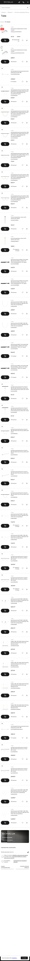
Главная (3, 12)
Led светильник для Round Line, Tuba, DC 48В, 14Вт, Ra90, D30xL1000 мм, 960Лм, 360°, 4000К (20, 494)
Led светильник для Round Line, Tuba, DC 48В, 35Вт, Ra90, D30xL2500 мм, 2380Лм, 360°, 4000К (19, 558)
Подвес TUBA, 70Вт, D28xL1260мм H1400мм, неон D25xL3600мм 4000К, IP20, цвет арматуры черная (20, 664)
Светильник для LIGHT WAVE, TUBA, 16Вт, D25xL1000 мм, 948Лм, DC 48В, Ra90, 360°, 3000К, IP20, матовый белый (19, 303)
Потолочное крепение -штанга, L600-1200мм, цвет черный (18, 218)
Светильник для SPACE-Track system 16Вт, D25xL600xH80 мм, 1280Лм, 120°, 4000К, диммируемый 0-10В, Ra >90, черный (19, 367)
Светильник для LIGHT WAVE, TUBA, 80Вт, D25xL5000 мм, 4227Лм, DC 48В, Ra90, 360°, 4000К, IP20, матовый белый (20, 621)
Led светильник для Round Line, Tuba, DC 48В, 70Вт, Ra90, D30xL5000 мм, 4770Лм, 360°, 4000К (19, 749)
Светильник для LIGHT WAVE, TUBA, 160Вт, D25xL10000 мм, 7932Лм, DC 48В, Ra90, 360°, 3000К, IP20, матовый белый (20, 812)
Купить (5, 40)
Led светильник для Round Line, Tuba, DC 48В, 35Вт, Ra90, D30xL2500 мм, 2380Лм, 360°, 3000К (19, 579)
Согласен (24, 958)
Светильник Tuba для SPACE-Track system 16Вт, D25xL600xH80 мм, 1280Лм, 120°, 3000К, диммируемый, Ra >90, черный (19, 282)
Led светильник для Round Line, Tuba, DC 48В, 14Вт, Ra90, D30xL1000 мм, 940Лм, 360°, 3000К (20, 452)
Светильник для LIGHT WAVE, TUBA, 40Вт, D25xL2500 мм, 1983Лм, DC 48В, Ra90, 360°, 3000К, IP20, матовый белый (20, 537)
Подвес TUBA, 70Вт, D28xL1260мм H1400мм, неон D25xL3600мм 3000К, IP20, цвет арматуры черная (20, 643)
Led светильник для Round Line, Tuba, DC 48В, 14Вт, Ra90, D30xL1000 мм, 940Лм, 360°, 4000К (20, 473)
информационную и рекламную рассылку (20, 861)
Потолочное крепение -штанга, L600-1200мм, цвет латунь (18, 239)
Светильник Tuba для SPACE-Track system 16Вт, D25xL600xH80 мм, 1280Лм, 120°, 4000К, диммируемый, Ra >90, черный (19, 261)
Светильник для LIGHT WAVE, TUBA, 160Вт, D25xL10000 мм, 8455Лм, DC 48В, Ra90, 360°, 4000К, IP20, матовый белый (19, 791)
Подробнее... (14, 958)
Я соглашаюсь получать (15, 861)
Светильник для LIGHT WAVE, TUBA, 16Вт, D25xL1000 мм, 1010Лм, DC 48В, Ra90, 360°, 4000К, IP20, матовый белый (19, 324)
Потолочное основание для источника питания (19, 29)
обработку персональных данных (20, 855)
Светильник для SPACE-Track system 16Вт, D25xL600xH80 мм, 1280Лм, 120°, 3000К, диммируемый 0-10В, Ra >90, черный (19, 346)
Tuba (12, 27)
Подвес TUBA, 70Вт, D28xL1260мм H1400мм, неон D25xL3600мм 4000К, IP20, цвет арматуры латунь (20, 685)
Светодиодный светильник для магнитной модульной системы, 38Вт (19, 72)
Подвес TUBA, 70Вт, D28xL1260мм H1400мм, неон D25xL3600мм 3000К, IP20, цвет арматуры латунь (20, 706)
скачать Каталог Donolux (24, 867)
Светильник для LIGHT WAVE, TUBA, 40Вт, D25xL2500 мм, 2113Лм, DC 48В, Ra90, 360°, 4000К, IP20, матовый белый (19, 515)
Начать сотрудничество (5, 867)
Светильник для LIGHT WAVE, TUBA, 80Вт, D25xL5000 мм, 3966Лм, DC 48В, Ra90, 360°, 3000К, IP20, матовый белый (20, 600)
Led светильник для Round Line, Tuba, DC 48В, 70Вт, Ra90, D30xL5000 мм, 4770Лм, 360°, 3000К (19, 770)
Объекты (10, 12)
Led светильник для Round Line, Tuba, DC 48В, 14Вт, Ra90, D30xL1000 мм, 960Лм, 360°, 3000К (20, 431)
